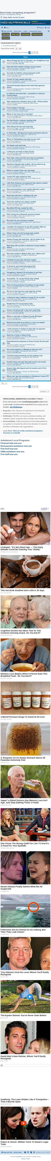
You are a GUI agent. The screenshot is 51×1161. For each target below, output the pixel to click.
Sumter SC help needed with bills (19, 79)
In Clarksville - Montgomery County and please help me (27, 133)
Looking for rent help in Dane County (20, 152)
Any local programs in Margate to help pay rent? (24, 349)
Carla (15, 377)
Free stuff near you (9, 454)
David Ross (17, 241)
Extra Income (16, 358)
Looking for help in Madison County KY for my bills (26, 297)
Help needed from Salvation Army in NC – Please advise (27, 101)
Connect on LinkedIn (11, 433)
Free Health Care (17, 204)
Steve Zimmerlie (18, 228)
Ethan (16, 109)
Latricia (16, 344)
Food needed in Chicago (16, 108)
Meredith (16, 274)
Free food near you (9, 449)
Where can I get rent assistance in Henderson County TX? (28, 376)
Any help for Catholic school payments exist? (23, 73)
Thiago (16, 128)
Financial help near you (11, 443)
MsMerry (16, 267)
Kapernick (17, 134)
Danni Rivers (18, 103)
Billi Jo (16, 216)
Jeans (16, 203)
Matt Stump (17, 357)
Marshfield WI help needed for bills (19, 208)
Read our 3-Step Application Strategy (10, 14)
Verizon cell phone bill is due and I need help (23, 310)
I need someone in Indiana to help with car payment (26, 329)
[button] (37, 52)
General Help (16, 306)
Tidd (15, 74)
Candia (16, 191)
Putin (15, 62)
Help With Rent (16, 90)
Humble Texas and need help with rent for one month (26, 362)
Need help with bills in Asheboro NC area (22, 195)
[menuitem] (6, 27)
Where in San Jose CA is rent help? (20, 114)
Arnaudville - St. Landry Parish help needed (23, 279)
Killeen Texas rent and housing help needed (23, 233)
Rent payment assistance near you (16, 446)
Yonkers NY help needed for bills (19, 177)
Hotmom (16, 140)
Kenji (15, 184)
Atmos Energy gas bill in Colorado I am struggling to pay (28, 60)
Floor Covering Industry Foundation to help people (25, 285)
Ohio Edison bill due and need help (20, 127)
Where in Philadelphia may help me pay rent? (23, 139)
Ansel (15, 97)
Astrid (16, 122)
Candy (16, 68)
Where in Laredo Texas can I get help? (21, 170)
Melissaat (17, 318)
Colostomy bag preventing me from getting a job (25, 356)
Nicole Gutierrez (19, 172)
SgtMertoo (17, 165)
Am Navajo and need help (16, 145)
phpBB (19, 1156)
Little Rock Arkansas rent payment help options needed (27, 183)
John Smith (17, 299)
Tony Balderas (18, 159)
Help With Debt (16, 76)
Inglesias (16, 330)
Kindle (16, 153)
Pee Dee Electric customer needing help (21, 120)
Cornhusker (17, 371)
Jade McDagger (18, 311)
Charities (15, 104)
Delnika (16, 305)
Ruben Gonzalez (19, 89)
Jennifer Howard (19, 147)
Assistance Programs (18, 69)
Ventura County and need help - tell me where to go (25, 239)
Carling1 (16, 351)
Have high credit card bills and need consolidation (25, 158)
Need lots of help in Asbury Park (19, 335)
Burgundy (17, 81)
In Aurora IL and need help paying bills (21, 266)
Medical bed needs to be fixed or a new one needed (25, 322)
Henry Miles (17, 293)
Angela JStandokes (19, 115)
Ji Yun (16, 209)
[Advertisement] (19, 6)
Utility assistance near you (12, 452)
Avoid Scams (18, 17)
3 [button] (34, 53)
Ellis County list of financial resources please (23, 214)
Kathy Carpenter (19, 261)
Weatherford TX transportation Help (20, 304)
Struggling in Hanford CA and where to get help (24, 272)
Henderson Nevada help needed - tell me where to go (26, 164)
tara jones (17, 255)
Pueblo (16, 363)
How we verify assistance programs (27, 431)
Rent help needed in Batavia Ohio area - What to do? (26, 254)
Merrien (16, 280)
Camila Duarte (18, 286)
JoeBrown (17, 336)
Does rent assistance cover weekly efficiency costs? (26, 189)
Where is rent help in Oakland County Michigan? (24, 316)
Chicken (16, 197)
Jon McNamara (16, 407)
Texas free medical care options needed (21, 202)
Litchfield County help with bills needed (21, 260)
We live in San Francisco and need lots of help (24, 291)
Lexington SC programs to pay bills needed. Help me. (26, 227)
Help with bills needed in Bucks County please (24, 67)
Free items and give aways (20, 111)
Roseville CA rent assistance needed (20, 220)
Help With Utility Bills (18, 63)
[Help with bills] (25, 22)
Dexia (16, 234)
